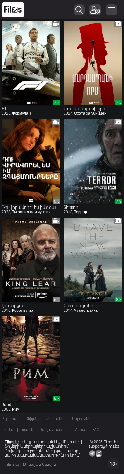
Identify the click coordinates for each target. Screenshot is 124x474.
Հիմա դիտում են (18, 429)
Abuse (80, 429)
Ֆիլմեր (33, 419)
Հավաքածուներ (54, 429)
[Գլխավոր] (13, 9)
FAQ (95, 429)
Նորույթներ (82, 419)
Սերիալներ (55, 419)
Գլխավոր (12, 419)
